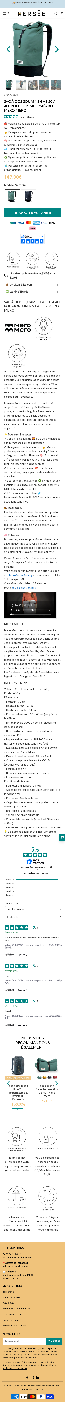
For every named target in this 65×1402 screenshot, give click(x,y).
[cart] (62, 13)
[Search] (55, 13)
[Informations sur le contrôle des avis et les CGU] (51, 867)
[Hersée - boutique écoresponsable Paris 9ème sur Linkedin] (37, 1378)
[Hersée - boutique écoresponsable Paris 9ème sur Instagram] (32, 1378)
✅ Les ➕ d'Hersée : (18, 291)
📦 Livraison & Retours (19, 284)
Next (57, 49)
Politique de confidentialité (17, 1308)
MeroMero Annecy (20, 575)
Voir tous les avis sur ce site (35, 873)
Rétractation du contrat (14, 1325)
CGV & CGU (9, 1303)
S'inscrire (54, 1341)
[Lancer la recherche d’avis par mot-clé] (61, 917)
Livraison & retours (12, 1314)
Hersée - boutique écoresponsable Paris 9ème (35, 1385)
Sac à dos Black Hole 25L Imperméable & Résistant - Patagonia (18, 1092)
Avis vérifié (12, 932)
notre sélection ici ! (24, 587)
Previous (8, 49)
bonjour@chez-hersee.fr (18, 1257)
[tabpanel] (21, 85)
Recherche (8, 1291)
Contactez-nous (11, 1320)
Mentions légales (11, 1297)
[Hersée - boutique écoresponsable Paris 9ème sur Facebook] (27, 1378)
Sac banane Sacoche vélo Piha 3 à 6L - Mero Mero (47, 1090)
